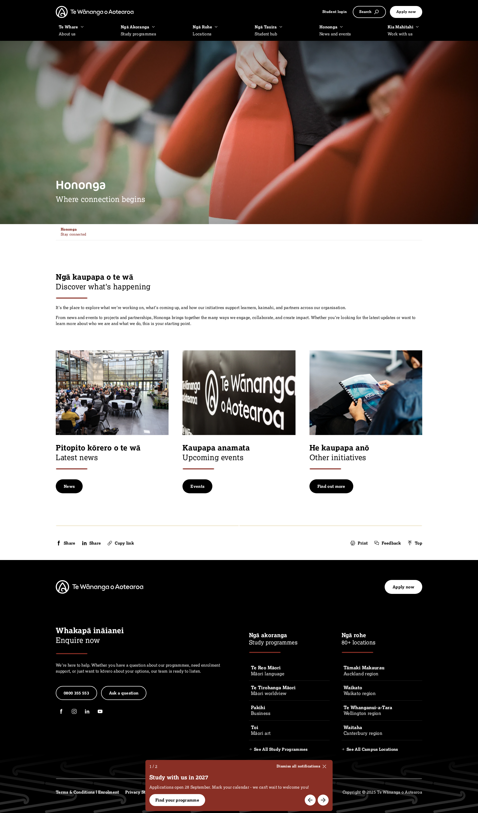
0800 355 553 (76, 692)
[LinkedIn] (87, 711)
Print (363, 543)
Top (418, 543)
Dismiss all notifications (298, 766)
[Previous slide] (310, 800)
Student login (334, 11)
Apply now (406, 11)
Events (197, 486)
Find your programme (177, 800)
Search (365, 11)
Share (69, 543)
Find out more (331, 486)
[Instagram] (74, 711)
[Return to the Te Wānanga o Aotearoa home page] (94, 12)
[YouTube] (100, 711)
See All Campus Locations (372, 749)
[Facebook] (61, 711)
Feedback (391, 543)
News (69, 486)
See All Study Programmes (281, 749)
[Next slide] (323, 800)
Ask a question (123, 692)
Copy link (124, 543)
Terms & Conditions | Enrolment (87, 792)
